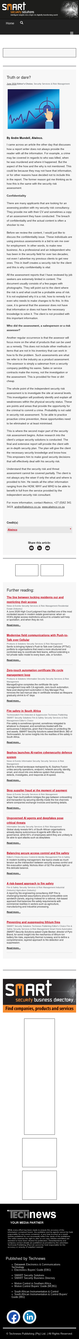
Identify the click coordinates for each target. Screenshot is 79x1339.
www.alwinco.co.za (53, 506)
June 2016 (11, 84)
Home (10, 23)
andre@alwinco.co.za (27, 506)
